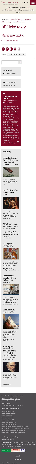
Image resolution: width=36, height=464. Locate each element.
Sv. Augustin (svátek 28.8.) (8, 244)
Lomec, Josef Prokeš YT (11, 444)
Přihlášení (7, 70)
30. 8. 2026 (12, 85)
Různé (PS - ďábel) (11, 40)
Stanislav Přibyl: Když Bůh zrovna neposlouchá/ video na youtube (10, 161)
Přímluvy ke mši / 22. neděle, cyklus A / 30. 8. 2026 (10, 226)
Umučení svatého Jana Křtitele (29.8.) (10, 192)
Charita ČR (16, 442)
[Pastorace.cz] (10, 2)
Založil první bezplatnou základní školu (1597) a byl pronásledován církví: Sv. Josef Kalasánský (9, 353)
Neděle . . (6, 98)
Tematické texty (15, 20)
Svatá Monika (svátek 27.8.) (9, 311)
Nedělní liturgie (11, 143)
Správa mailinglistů (11, 73)
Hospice (22, 442)
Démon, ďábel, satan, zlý (16, 54)
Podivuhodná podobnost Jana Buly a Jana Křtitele (9, 279)
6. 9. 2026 (5, 85)
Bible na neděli (9, 82)
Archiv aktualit (7, 384)
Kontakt (18, 456)
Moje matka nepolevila (18, 8)
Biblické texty (19, 22)
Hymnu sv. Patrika (11, 437)
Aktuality (7, 152)
